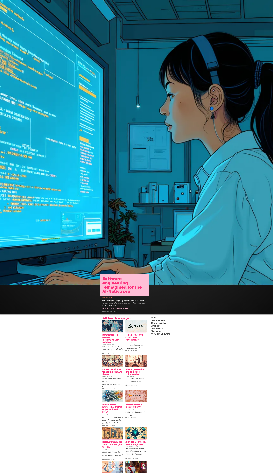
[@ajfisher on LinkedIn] (168, 334)
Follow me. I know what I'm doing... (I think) (112, 372)
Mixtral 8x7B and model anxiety (134, 405)
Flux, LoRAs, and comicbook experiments (134, 337)
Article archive (158, 320)
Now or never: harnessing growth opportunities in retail (112, 408)
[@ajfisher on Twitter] (161, 334)
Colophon (155, 326)
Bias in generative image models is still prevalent (134, 372)
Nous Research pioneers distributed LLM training (110, 338)
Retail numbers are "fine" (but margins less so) (112, 444)
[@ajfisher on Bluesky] (165, 334)
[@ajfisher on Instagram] (155, 334)
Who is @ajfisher (159, 323)
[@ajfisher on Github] (152, 334)
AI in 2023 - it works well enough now (135, 443)
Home (154, 318)
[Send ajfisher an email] (158, 334)
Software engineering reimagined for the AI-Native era (122, 285)
